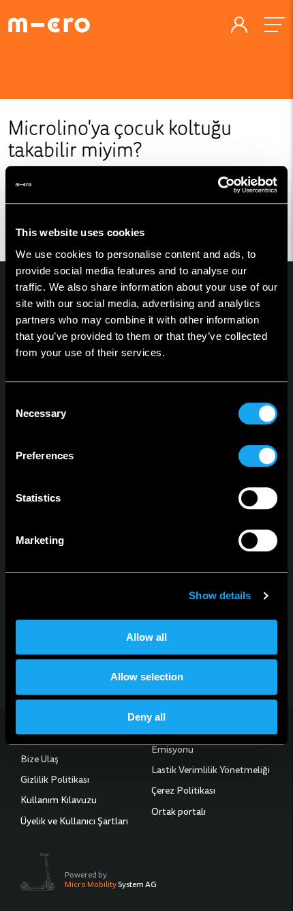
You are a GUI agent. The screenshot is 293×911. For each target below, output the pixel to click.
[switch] (257, 456)
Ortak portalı (178, 813)
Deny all (146, 717)
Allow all (146, 637)
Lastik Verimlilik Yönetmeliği (210, 771)
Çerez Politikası (183, 791)
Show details (220, 595)
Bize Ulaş (39, 760)
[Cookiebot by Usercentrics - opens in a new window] (217, 185)
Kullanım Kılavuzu (58, 801)
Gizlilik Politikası (54, 780)
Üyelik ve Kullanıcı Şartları (74, 822)
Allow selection (146, 676)
